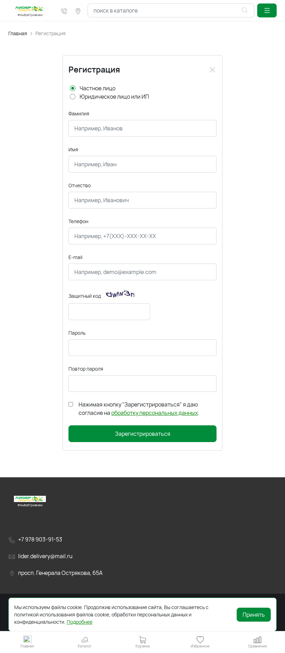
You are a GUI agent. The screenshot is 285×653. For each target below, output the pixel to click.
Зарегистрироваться (142, 434)
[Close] (212, 70)
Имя (73, 149)
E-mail (75, 257)
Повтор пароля (85, 368)
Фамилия (78, 113)
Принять (254, 614)
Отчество (79, 185)
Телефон (78, 221)
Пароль (77, 332)
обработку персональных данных (154, 413)
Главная (17, 33)
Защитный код (84, 296)
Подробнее (79, 621)
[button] (267, 10)
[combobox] (171, 10)
